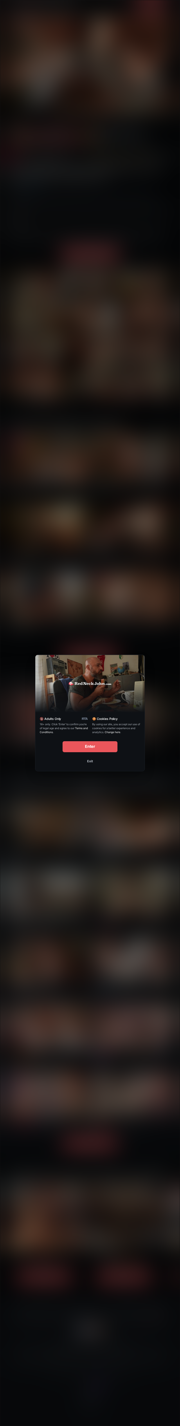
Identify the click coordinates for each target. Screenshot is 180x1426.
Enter (90, 746)
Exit (90, 761)
